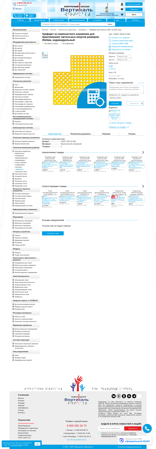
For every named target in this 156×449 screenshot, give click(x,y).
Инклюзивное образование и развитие (24, 259)
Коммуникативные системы (24, 206)
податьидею (31, 15)
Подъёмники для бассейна (23, 228)
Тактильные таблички (22, 92)
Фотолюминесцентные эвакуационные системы (23, 117)
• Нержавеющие (20, 160)
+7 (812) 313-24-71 (84, 436)
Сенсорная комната (21, 270)
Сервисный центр (24, 435)
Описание (106, 134)
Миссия (21, 398)
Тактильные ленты (21, 181)
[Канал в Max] (139, 396)
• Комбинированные (21, 158)
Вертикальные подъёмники (24, 221)
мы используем (16, 445)
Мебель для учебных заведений (25, 265)
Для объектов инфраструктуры (25, 304)
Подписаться (132, 428)
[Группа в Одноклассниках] (124, 396)
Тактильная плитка (21, 174)
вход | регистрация (133, 4)
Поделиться (134, 103)
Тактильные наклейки (22, 97)
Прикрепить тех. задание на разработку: (124, 95)
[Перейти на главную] (85, 9)
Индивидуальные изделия (23, 360)
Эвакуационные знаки (22, 294)
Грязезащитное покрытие (23, 131)
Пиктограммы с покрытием (23, 102)
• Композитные (19, 153)
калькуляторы (59, 20)
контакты (135, 20)
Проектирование (19, 30)
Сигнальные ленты (21, 183)
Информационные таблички (24, 94)
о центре (20, 20)
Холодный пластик (21, 176)
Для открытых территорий (23, 62)
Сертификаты (23, 408)
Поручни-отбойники (21, 238)
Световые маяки (20, 198)
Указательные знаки (21, 292)
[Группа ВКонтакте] (114, 396)
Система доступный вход (23, 65)
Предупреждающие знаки (23, 289)
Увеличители (19, 55)
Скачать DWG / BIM (120, 44)
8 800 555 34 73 (76, 426)
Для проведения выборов (23, 58)
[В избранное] (62, 44)
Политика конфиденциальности (129, 447)
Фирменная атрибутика (22, 325)
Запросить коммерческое (122, 46)
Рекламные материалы (22, 336)
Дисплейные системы (22, 114)
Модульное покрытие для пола (25, 134)
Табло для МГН (20, 203)
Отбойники (18, 243)
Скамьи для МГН (20, 245)
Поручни (17, 235)
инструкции (97, 20)
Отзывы (131, 134)
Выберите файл (115, 98)
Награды (21, 403)
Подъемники (18, 217)
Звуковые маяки (20, 201)
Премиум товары (20, 358)
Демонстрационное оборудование (26, 329)
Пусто (134, 14)
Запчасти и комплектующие (24, 319)
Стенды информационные (23, 109)
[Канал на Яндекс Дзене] (129, 396)
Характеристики (55, 134)
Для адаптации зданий (22, 67)
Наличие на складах (117, 127)
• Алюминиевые (20, 165)
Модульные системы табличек (24, 90)
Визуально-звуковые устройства (21, 190)
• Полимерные (19, 156)
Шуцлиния (18, 179)
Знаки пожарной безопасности (25, 282)
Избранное (134, 9)
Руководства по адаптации (28, 428)
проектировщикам (78, 20)
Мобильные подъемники (23, 223)
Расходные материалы (22, 313)
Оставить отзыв (53, 233)
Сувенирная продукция (22, 334)
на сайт (116, 20)
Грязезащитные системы (23, 128)
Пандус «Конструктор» (22, 255)
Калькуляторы (23, 433)
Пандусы (16, 249)
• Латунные (18, 167)
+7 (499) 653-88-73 (80, 430)
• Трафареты (19, 169)
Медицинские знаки (21, 287)
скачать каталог (39, 20)
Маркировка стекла (21, 186)
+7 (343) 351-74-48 (83, 433)
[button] (143, 152)
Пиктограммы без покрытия (24, 104)
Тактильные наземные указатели (25, 321)
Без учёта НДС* (114, 76)
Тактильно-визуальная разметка (26, 147)
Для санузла (19, 46)
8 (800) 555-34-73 (24, 3)
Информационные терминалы (25, 209)
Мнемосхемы (19, 87)
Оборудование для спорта (23, 263)
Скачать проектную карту (122, 41)
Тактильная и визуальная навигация (26, 344)
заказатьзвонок (20, 15)
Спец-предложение (20, 351)
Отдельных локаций (21, 33)
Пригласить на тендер (121, 49)
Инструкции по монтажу (27, 430)
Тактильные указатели (22, 81)
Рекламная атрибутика (22, 331)
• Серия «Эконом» (20, 162)
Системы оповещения (22, 194)
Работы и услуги (20, 316)
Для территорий (20, 70)
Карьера (21, 405)
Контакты (21, 412)
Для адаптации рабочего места (25, 53)
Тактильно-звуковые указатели (25, 141)
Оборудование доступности (24, 42)
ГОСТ (16, 85)
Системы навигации (21, 340)
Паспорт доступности (22, 36)
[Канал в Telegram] (134, 396)
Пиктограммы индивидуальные (25, 106)
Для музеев (18, 48)
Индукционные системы (22, 73)
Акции (17, 355)
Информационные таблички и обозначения (24, 347)
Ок (37, 444)
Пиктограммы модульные (23, 99)
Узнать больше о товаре (121, 123)
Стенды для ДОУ (20, 111)
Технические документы (80, 134)
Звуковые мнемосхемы (22, 144)
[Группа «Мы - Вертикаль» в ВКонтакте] (119, 396)
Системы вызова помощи (23, 196)
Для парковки (19, 60)
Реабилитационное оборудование (26, 272)
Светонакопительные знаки (24, 124)
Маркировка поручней (22, 240)
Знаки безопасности (21, 276)
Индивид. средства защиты (24, 307)
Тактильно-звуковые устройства (26, 137)
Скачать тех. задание (121, 38)
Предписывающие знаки (23, 285)
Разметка (18, 121)
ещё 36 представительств (76, 440)
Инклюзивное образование (23, 268)
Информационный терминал (24, 213)
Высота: (112, 60)
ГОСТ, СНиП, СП (24, 438)
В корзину (115, 103)
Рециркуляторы (20, 309)
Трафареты (18, 297)
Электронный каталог (26, 423)
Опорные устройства (21, 232)
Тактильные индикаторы (23, 151)
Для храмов (18, 50)
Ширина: (112, 56)
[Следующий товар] (143, 186)
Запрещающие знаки (21, 280)
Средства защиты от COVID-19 (25, 300)
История (21, 401)
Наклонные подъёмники (22, 225)
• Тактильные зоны (21, 171)
